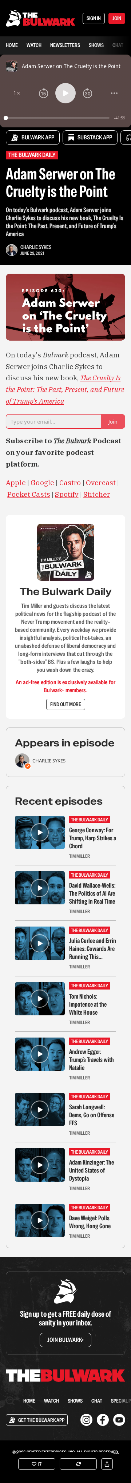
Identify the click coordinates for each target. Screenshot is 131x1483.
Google (42, 482)
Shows (96, 45)
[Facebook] (103, 1420)
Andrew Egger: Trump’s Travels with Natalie (91, 1060)
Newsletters (65, 45)
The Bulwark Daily (31, 155)
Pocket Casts (28, 494)
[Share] (107, 1464)
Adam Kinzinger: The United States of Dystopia (91, 1170)
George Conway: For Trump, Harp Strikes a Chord (92, 838)
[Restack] (78, 1464)
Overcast (101, 482)
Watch (34, 45)
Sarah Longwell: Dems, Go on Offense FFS (91, 1115)
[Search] (10, 1400)
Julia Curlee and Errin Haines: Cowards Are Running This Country (92, 949)
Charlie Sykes (35, 247)
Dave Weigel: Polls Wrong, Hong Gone (90, 1222)
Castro (70, 482)
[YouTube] (119, 1420)
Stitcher (96, 494)
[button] (17, 93)
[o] (40, 832)
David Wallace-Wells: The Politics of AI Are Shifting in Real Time (92, 893)
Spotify (66, 494)
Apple (16, 482)
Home (12, 45)
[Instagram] (86, 1420)
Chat (117, 45)
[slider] (58, 118)
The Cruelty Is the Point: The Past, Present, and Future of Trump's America (65, 389)
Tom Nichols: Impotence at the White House (88, 1004)
